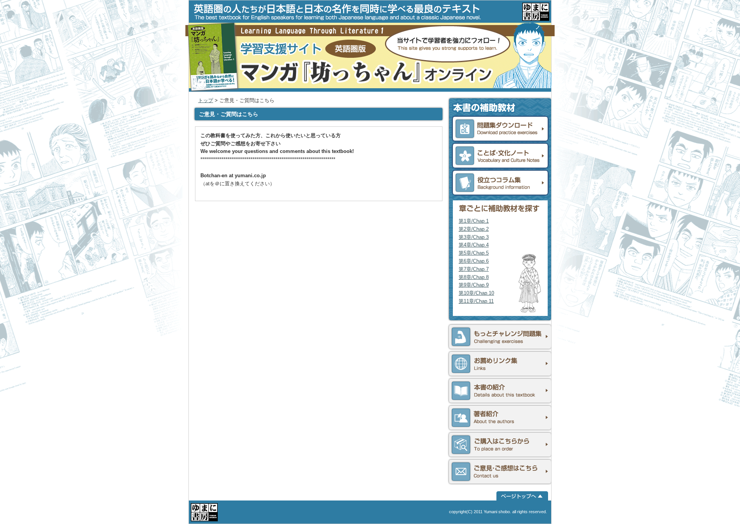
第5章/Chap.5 (474, 253)
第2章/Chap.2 (474, 229)
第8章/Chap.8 (474, 277)
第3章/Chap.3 (474, 237)
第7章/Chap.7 (474, 269)
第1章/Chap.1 (474, 221)
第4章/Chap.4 (474, 245)
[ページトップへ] (522, 495)
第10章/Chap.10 (476, 293)
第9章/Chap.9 (474, 285)
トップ (205, 100)
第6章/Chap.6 (474, 261)
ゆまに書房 (535, 12)
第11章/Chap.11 (476, 301)
